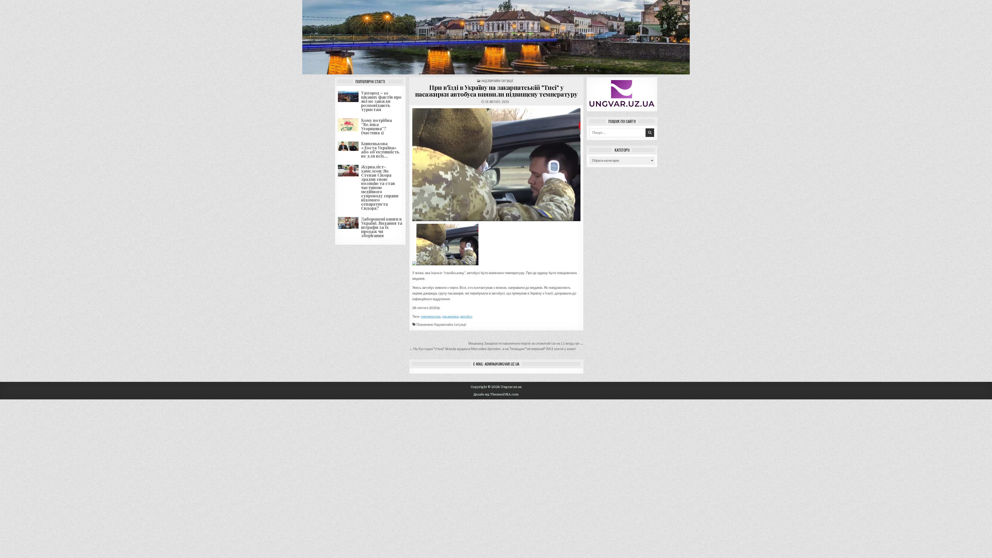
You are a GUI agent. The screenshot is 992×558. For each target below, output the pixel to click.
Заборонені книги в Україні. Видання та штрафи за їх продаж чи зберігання (381, 227)
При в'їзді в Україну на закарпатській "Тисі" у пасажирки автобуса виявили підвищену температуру (496, 90)
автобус (466, 317)
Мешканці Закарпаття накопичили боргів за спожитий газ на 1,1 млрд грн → (526, 343)
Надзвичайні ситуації (497, 81)
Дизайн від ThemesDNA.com (496, 394)
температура (430, 317)
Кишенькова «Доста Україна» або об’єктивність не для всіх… (380, 150)
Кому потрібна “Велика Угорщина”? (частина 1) (376, 126)
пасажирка (450, 317)
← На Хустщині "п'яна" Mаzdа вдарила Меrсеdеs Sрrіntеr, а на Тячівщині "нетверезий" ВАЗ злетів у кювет (492, 349)
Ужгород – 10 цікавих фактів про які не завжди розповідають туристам (381, 101)
